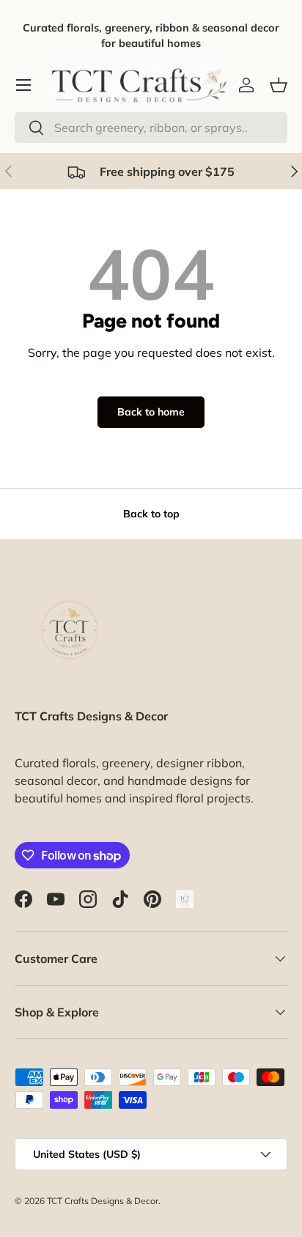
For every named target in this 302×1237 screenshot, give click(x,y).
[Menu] (23, 85)
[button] (278, 85)
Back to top (151, 513)
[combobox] (151, 127)
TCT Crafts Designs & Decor (102, 1200)
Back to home (151, 411)
